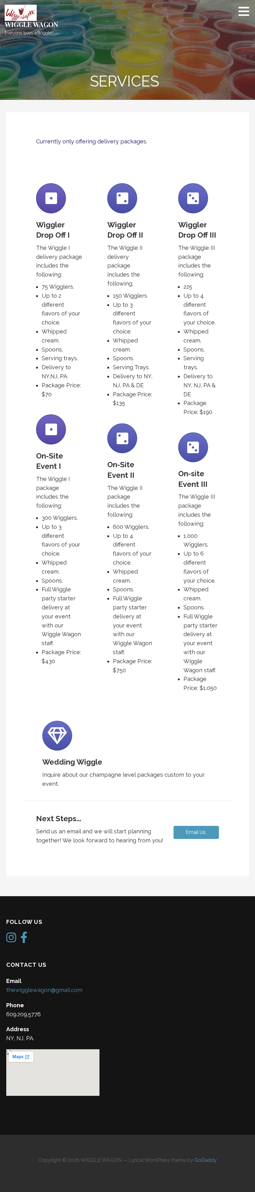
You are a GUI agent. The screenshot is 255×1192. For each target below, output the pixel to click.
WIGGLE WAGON (31, 24)
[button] (196, 832)
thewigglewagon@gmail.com (44, 990)
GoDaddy (205, 1160)
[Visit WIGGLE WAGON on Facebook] (24, 939)
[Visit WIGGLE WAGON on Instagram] (11, 939)
